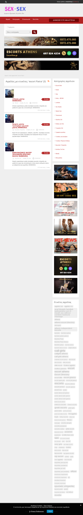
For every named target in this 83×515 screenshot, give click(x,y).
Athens (57, 319)
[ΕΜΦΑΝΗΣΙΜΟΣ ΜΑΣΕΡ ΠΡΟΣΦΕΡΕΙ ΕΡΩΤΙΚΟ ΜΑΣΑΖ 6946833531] (9, 151)
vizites (67, 456)
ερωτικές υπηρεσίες (64, 486)
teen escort (58, 450)
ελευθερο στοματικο (60, 480)
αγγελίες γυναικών (61, 465)
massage (57, 423)
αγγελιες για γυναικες (62, 471)
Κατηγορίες (16, 19)
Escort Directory (62, 374)
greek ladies (58, 411)
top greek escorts (69, 453)
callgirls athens (61, 354)
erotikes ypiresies (60, 368)
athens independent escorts (63, 329)
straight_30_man (24, 103)
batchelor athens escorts (61, 347)
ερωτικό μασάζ (59, 489)
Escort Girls (59, 85)
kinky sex (72, 417)
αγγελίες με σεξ (60, 468)
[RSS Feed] (6, 1)
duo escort (72, 359)
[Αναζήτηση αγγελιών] (34, 32)
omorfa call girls (66, 423)
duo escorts (58, 362)
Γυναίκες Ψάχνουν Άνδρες (63, 141)
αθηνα (73, 471)
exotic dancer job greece (62, 393)
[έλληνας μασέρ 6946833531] (9, 97)
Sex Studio (59, 107)
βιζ (69, 477)
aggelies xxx (68, 306)
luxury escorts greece (60, 420)
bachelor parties (65, 333)
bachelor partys (59, 345)
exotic (65, 390)
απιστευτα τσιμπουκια (61, 474)
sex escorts (58, 441)
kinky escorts (64, 417)
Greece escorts (72, 404)
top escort (65, 450)
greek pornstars (67, 410)
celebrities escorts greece (61, 359)
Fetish (57, 90)
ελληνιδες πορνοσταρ (60, 483)
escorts (59, 383)
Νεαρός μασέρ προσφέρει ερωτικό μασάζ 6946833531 (20, 126)
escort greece (70, 377)
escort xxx (58, 390)
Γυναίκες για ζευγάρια (61, 136)
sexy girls (58, 444)
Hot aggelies (72, 414)
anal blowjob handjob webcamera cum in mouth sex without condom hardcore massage (64, 313)
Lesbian (58, 102)
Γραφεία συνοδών (60, 132)
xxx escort (67, 459)
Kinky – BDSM (59, 98)
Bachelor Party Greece (61, 342)
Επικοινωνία (26, 19)
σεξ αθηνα (69, 492)
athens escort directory (64, 322)
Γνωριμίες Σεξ (59, 128)
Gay (57, 94)
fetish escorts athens (60, 401)
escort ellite (58, 377)
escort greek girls (60, 380)
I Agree (50, 511)
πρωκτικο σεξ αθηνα (60, 492)
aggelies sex (59, 306)
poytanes (58, 435)
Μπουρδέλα (59, 158)
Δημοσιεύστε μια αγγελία (64, 20)
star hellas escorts (68, 444)
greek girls (71, 408)
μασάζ (66, 489)
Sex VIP (68, 441)
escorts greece (70, 387)
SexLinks (35, 19)
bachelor (57, 333)
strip (56, 447)
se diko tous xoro (67, 435)
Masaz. (69, 420)
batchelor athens (69, 344)
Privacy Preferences (37, 511)
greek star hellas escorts (61, 414)
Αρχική (8, 19)
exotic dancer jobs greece (62, 396)
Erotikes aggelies (69, 365)
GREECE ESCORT (60, 404)
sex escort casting (64, 438)
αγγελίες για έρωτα (61, 462)
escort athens (62, 371)
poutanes (68, 432)
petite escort (70, 429)
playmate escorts (59, 432)
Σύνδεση (75, 1)
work (71, 456)
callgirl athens (72, 347)
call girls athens (61, 356)
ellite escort (58, 365)
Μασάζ (16, 103)
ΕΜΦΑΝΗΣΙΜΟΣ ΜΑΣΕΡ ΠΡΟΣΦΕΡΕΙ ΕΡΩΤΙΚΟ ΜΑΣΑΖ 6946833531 (22, 154)
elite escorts (66, 362)
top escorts (58, 453)
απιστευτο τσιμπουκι (61, 477)
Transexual (59, 115)
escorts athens (70, 384)
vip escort (59, 456)
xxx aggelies (59, 459)
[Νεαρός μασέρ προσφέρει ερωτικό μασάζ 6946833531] (9, 122)
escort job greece (71, 380)
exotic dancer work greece (62, 399)
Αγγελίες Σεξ (18, 158)
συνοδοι (58, 495)
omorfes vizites (59, 429)
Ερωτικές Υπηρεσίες (20, 129)
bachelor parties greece (61, 336)
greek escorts (61, 408)
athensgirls (58, 325)
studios (68, 447)
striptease (61, 447)
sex (57, 438)
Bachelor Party (59, 339)
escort (71, 368)
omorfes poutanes (60, 426)
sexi (63, 441)
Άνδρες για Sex (60, 124)
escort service (60, 387)
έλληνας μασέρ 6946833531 (18, 100)
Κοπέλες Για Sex (60, 149)
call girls (60, 351)
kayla (56, 417)
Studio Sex (59, 111)
